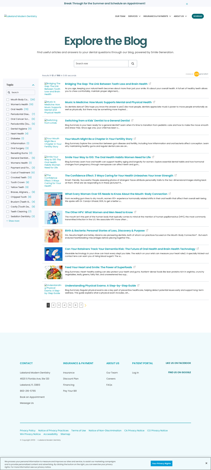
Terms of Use (78, 430)
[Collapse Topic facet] (33, 85)
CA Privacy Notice (134, 430)
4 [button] (64, 305)
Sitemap (65, 434)
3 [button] (58, 305)
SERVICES (133, 16)
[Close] (206, 463)
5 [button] (70, 305)
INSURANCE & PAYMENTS (155, 16)
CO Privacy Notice (157, 430)
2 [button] (53, 305)
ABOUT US (179, 16)
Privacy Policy (27, 430)
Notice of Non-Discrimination (105, 430)
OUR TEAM (120, 16)
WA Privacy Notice (30, 434)
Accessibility (50, 434)
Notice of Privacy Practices (53, 430)
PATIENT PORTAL (142, 363)
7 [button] (81, 305)
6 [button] (75, 305)
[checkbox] (7, 99)
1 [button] (48, 305)
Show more (14, 221)
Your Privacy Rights (161, 463)
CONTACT (26, 363)
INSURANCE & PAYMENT (78, 363)
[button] (132, 63)
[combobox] (101, 63)
